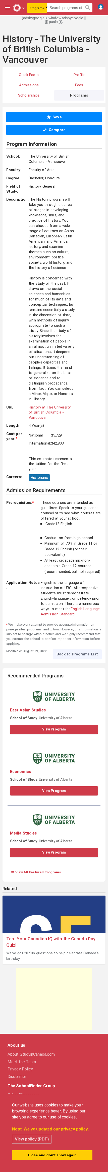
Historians (39, 477)
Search (87, 7)
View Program (54, 729)
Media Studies (23, 833)
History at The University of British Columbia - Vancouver (50, 412)
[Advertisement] (54, 999)
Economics (20, 771)
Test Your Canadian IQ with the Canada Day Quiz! (50, 942)
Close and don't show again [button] (52, 1155)
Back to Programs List (77, 654)
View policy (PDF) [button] (32, 1139)
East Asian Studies (28, 710)
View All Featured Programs (36, 872)
